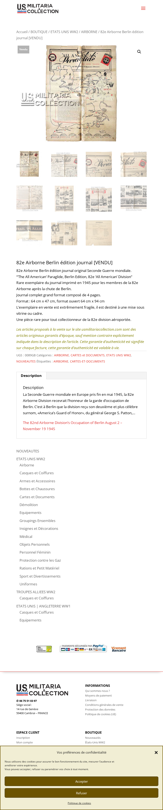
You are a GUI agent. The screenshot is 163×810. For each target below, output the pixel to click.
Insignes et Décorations (39, 528)
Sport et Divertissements (40, 576)
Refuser (81, 793)
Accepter (81, 781)
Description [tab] (31, 375)
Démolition (29, 504)
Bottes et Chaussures (37, 488)
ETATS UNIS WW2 (64, 31)
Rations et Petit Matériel (39, 568)
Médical (26, 536)
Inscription (23, 738)
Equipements (30, 512)
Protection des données (100, 709)
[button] (156, 752)
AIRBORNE (89, 31)
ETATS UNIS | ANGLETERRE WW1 (43, 606)
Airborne (27, 465)
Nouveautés (93, 738)
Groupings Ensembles (37, 520)
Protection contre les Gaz (40, 560)
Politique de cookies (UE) (100, 714)
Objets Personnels (35, 544)
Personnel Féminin (35, 552)
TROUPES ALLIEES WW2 (35, 591)
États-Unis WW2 (95, 742)
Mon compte (24, 742)
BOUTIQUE (39, 31)
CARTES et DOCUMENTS (88, 355)
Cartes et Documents (37, 496)
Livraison (91, 700)
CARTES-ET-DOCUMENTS (87, 361)
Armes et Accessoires (37, 480)
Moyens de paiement (98, 695)
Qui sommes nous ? (97, 691)
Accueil (22, 31)
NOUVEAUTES (26, 361)
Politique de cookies (79, 803)
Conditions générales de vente (104, 705)
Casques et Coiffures (37, 472)
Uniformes (28, 584)
